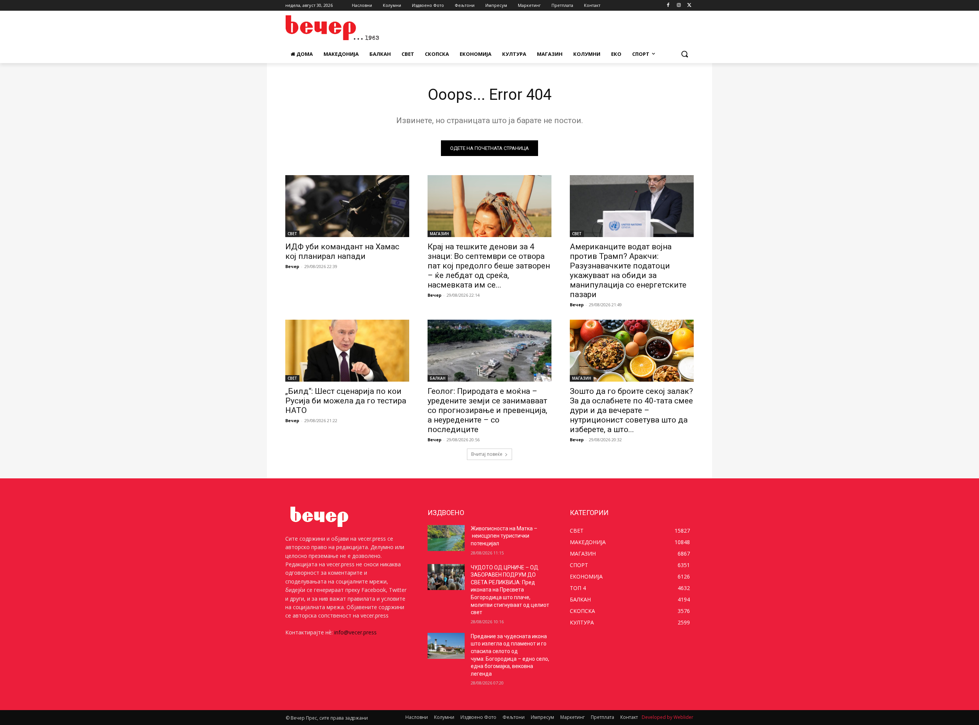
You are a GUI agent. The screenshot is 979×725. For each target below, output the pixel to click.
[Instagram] (678, 5)
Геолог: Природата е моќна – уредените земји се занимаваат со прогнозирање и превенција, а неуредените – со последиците (487, 410)
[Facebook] (668, 5)
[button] (684, 54)
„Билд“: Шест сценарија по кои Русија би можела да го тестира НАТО (345, 401)
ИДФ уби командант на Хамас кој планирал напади (342, 251)
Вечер (292, 266)
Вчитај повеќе (487, 454)
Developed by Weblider (667, 717)
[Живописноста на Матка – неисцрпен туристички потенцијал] (446, 538)
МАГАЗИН (439, 233)
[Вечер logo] (346, 28)
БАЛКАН (438, 378)
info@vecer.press (355, 632)
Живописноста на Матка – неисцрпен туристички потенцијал (504, 535)
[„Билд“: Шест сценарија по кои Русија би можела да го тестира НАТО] (347, 351)
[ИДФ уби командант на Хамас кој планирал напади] (347, 206)
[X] (689, 5)
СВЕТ (292, 233)
